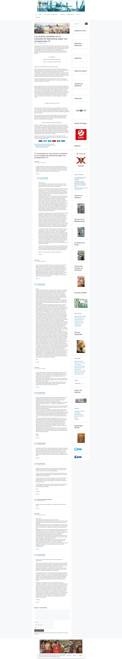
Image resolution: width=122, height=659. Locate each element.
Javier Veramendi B (44, 177)
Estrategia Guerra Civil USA (79, 367)
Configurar (80, 655)
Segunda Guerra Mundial (79, 415)
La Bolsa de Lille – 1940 (78, 374)
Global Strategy (37, 17)
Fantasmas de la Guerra (79, 322)
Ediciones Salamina (70, 14)
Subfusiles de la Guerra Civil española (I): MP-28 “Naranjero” (80, 178)
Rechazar (74, 655)
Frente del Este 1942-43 (79, 319)
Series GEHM (62, 14)
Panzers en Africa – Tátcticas (79, 370)
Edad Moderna (77, 412)
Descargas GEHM (54, 14)
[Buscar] (86, 24)
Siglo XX (75, 417)
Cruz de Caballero (77, 364)
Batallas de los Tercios (78, 361)
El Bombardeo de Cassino (79, 372)
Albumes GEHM (46, 14)
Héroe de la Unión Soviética (79, 362)
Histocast (77, 14)
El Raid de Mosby (77, 369)
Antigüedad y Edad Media (79, 411)
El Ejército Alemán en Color (79, 317)
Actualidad (76, 419)
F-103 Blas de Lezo (78, 324)
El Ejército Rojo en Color (78, 321)
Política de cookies (56, 656)
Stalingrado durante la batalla (80, 316)
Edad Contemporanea (78, 414)
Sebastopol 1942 (77, 325)
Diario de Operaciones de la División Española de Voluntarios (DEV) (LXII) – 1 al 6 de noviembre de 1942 (80, 184)
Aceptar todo (69, 655)
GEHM (40, 14)
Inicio (36, 14)
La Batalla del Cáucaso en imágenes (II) (41, 147)
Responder (37, 173)
